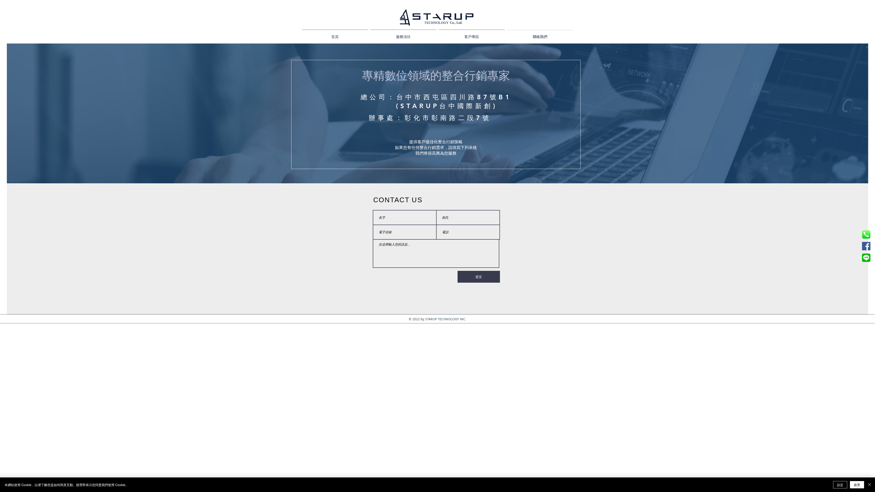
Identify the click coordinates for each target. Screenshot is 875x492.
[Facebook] (866, 246)
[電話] (866, 234)
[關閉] (869, 484)
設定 (840, 484)
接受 (857, 484)
